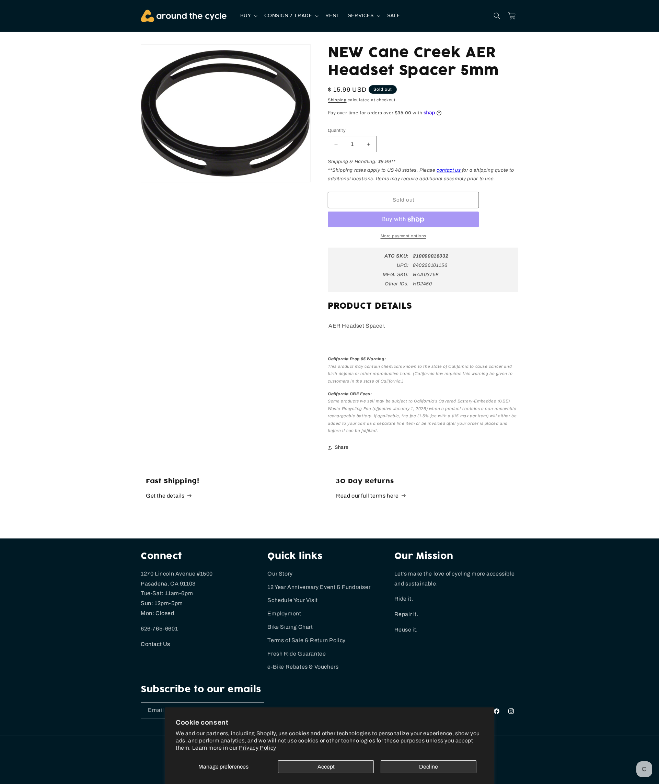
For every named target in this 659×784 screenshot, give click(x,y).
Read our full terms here (367, 496)
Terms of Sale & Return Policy (306, 640)
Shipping (337, 100)
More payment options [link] (403, 236)
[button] (248, 16)
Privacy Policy (257, 748)
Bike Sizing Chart (290, 627)
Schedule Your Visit (292, 600)
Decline (428, 767)
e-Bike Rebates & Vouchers (302, 667)
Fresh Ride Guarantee (296, 654)
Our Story (279, 574)
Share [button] (342, 447)
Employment (284, 613)
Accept (326, 767)
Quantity (337, 130)
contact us (449, 170)
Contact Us (155, 644)
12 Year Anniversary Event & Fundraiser (318, 587)
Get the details (165, 496)
